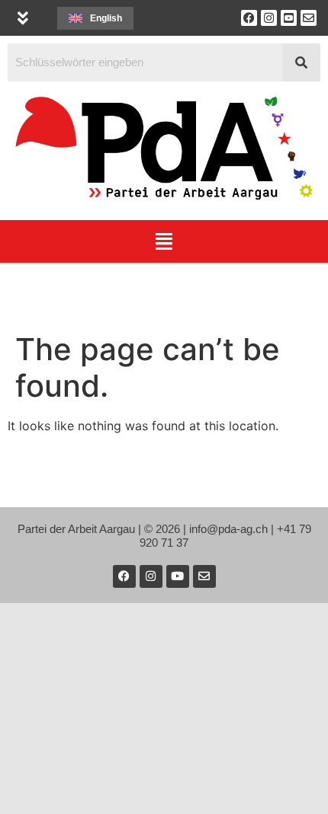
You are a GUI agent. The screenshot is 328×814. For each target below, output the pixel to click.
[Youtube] (177, 576)
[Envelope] (309, 18)
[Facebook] (249, 18)
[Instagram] (269, 18)
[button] (22, 18)
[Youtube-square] (289, 18)
